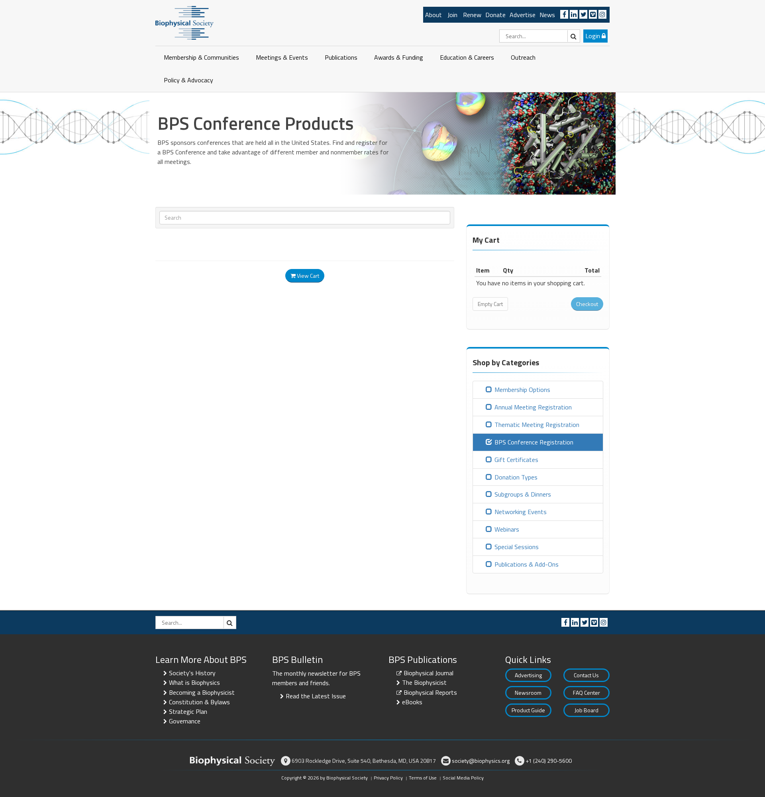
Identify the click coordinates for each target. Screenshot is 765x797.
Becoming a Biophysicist (202, 692)
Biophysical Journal (428, 673)
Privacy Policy (388, 777)
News (547, 14)
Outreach (523, 57)
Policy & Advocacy (188, 80)
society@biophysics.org (481, 760)
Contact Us (586, 675)
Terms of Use (423, 777)
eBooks (412, 702)
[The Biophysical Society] (184, 22)
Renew (472, 14)
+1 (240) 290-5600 (549, 760)
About (433, 14)
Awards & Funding (398, 57)
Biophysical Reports (430, 692)
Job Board (586, 710)
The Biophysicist (424, 682)
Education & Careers (467, 57)
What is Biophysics (194, 682)
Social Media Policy (463, 777)
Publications (341, 57)
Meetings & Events (282, 57)
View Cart (307, 275)
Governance (184, 721)
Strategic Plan (188, 711)
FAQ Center (586, 692)
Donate (495, 14)
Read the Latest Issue (316, 696)
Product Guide (528, 710)
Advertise (523, 14)
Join (452, 14)
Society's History (192, 673)
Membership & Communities (201, 57)
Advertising (528, 675)
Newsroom (528, 692)
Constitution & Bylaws (199, 702)
